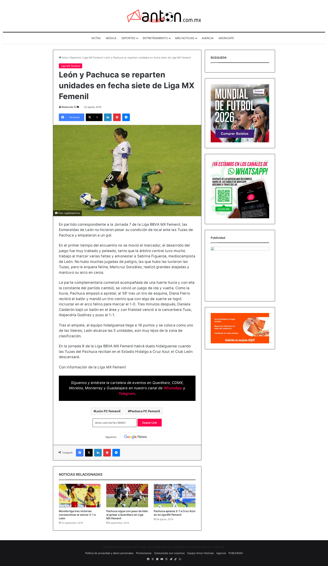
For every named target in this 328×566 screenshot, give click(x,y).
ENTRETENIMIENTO (155, 38)
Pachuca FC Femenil (145, 411)
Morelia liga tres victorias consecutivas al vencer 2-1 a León (77, 514)
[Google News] (135, 437)
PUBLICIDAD (236, 553)
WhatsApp (173, 388)
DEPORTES (128, 38)
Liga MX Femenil (92, 57)
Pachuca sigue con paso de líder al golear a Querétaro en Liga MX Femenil (127, 514)
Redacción (67, 107)
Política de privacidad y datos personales (109, 553)
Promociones (143, 553)
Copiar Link (149, 422)
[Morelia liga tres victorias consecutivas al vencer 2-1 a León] (80, 495)
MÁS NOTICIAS (184, 38)
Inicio (64, 57)
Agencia (221, 553)
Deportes (75, 57)
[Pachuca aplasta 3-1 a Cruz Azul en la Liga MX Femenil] (175, 495)
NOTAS (96, 38)
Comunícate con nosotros (169, 553)
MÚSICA (111, 38)
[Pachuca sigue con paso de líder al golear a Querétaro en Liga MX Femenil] (127, 495)
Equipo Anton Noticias (200, 553)
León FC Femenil (107, 411)
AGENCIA (207, 38)
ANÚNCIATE (226, 38)
